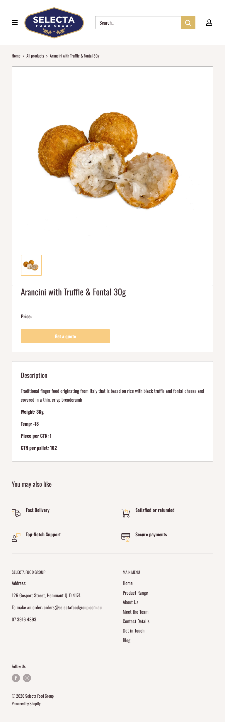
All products (35, 56)
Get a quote (65, 336)
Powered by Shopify (26, 703)
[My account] (209, 22)
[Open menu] (15, 22)
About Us (130, 602)
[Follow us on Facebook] (16, 678)
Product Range (135, 592)
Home (16, 56)
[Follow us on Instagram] (27, 678)
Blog (126, 640)
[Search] (188, 22)
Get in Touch (133, 630)
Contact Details (136, 621)
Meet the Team (136, 611)
